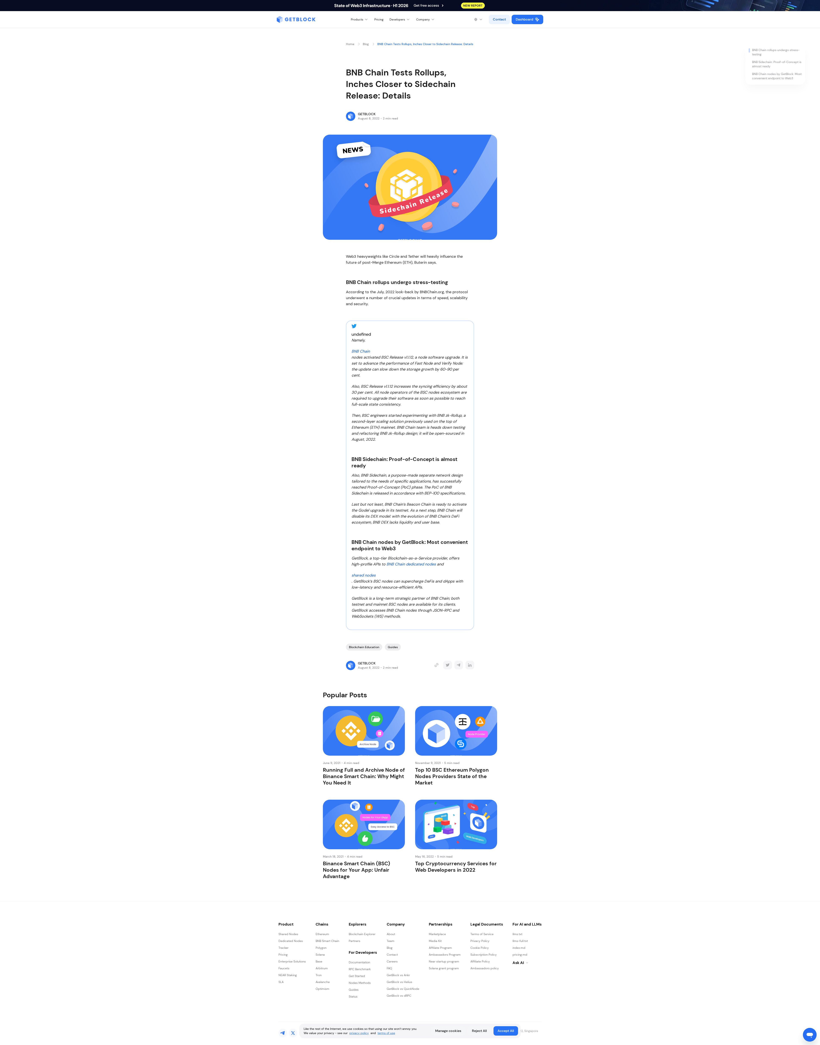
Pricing (379, 19)
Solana (320, 955)
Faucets (283, 968)
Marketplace (437, 934)
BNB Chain (360, 351)
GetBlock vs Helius (399, 982)
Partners (354, 941)
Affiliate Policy (480, 961)
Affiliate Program (440, 948)
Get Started (357, 976)
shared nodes (363, 575)
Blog (366, 44)
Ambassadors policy (484, 968)
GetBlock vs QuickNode (403, 989)
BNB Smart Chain (327, 941)
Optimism (322, 989)
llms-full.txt (520, 941)
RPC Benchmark (360, 969)
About (391, 934)
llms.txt (517, 934)
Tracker (283, 948)
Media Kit (435, 941)
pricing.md (519, 955)
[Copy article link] (436, 665)
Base (319, 961)
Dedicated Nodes (290, 941)
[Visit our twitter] (293, 1033)
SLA (281, 982)
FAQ (389, 968)
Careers (392, 961)
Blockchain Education (364, 647)
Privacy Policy (479, 941)
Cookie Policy (479, 948)
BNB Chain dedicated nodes (411, 564)
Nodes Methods (360, 983)
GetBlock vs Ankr (398, 975)
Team (390, 941)
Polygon (321, 948)
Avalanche (323, 982)
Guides (393, 647)
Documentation (359, 962)
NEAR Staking (287, 975)
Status (353, 996)
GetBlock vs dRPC (399, 996)
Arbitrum (322, 968)
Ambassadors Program (445, 955)
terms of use (386, 1033)
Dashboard (524, 19)
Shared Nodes (288, 934)
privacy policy (359, 1033)
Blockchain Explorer (362, 934)
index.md (518, 948)
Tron (319, 975)
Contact (499, 19)
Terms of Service (481, 934)
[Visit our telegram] (282, 1033)
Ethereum (322, 934)
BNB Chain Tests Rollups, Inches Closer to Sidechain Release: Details (425, 44)
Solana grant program (444, 968)
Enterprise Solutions (292, 961)
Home (350, 44)
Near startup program (444, 961)
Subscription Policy (483, 955)
